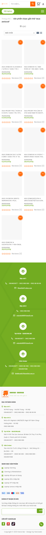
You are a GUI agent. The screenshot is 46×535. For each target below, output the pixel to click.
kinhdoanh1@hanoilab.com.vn (24, 373)
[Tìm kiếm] (32, 4)
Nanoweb (38, 532)
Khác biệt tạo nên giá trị (18, 395)
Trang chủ (6, 19)
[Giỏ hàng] (39, 4)
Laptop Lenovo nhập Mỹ (12, 486)
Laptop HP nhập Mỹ (11, 483)
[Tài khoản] (43, 3)
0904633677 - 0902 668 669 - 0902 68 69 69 (25, 283)
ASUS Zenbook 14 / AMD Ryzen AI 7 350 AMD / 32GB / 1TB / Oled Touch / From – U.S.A (34, 68)
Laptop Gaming (10, 468)
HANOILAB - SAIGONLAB (17, 393)
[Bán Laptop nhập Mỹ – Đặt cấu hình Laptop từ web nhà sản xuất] (5, 4)
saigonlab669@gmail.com (25, 315)
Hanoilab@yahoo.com (25, 288)
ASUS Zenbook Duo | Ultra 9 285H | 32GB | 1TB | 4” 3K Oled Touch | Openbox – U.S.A (11, 156)
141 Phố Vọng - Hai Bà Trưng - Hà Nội (17, 409)
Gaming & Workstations (12, 472)
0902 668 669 (25, 311)
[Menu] (42, 11)
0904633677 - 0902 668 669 (25, 338)
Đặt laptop (8, 11)
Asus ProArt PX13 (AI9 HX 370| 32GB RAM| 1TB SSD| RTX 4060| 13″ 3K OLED (34, 112)
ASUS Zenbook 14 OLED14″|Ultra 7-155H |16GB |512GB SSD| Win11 (11, 244)
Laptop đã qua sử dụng (13, 475)
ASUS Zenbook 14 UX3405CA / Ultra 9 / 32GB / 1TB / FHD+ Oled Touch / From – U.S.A (12, 68)
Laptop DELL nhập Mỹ (11, 479)
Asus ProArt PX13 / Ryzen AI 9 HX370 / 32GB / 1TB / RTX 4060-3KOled (12, 112)
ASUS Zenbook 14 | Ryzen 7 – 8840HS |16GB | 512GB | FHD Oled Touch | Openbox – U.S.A (34, 156)
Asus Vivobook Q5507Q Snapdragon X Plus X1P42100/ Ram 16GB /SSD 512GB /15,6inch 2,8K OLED (11, 200)
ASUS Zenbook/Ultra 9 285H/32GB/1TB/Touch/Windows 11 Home (34, 200)
